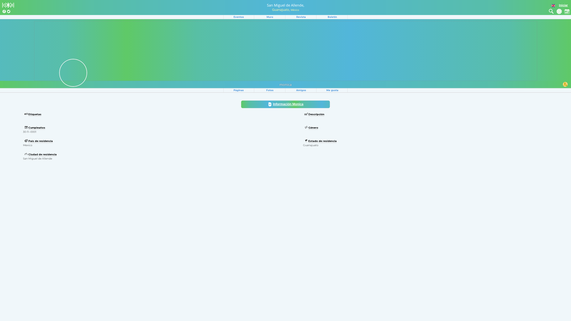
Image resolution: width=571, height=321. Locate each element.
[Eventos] (567, 11)
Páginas (239, 90)
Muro (270, 17)
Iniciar (563, 5)
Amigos (301, 90)
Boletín (332, 17)
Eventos (239, 17)
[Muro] (559, 11)
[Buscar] (551, 11)
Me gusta (332, 90)
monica (285, 84)
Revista (301, 17)
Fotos (269, 90)
